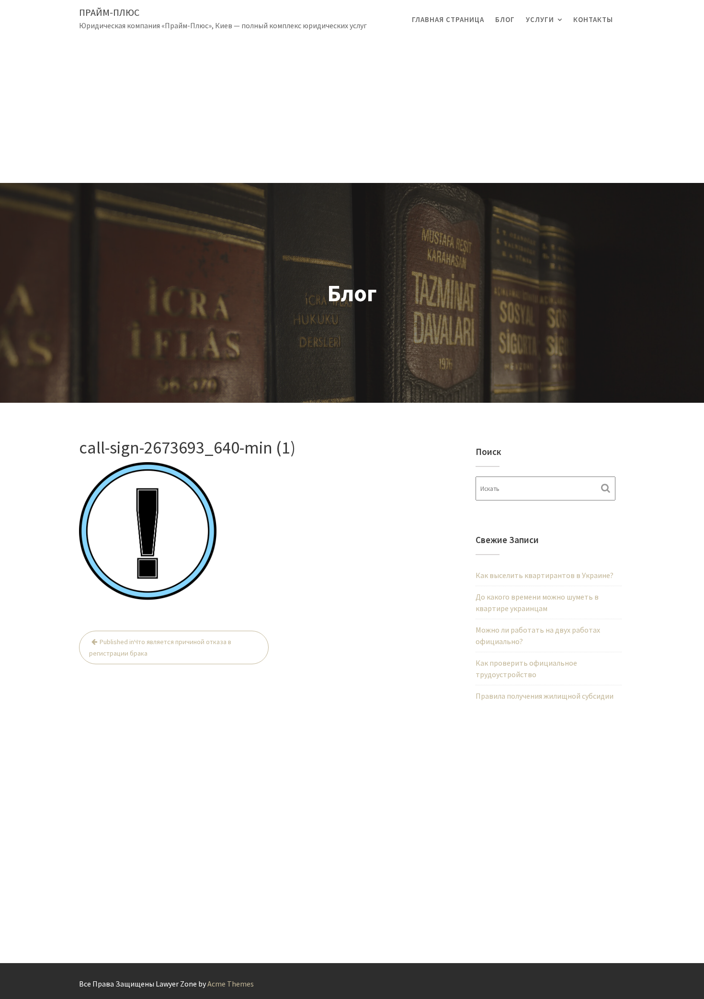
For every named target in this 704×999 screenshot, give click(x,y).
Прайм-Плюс (109, 12)
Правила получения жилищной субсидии (544, 696)
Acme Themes (230, 983)
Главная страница (448, 19)
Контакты (593, 19)
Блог (505, 19)
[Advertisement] (352, 111)
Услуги (540, 19)
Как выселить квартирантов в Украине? (544, 575)
